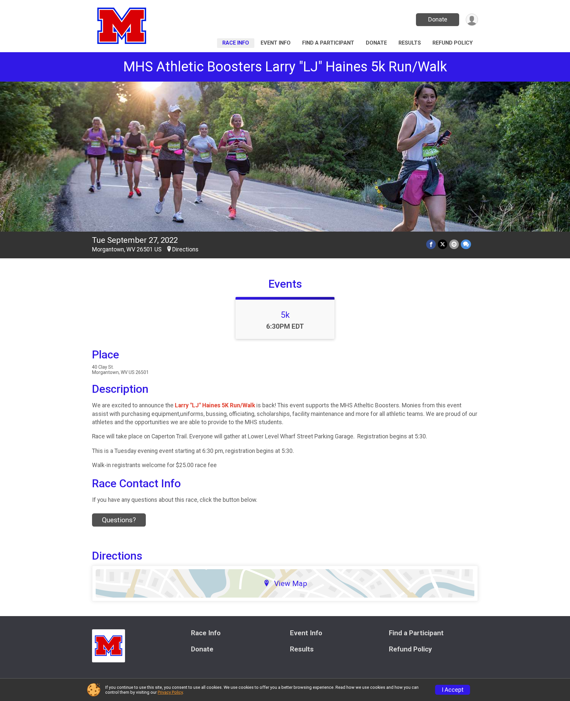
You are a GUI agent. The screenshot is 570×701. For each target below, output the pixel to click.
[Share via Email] (454, 244)
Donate (437, 19)
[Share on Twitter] (442, 244)
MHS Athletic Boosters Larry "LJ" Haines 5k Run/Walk (285, 66)
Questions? (119, 520)
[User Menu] (472, 20)
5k (285, 315)
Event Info (276, 43)
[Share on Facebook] (431, 244)
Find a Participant (328, 43)
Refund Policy (452, 43)
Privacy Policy (170, 692)
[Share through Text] (466, 244)
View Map (290, 583)
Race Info (235, 43)
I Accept (452, 689)
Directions (185, 249)
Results (409, 43)
